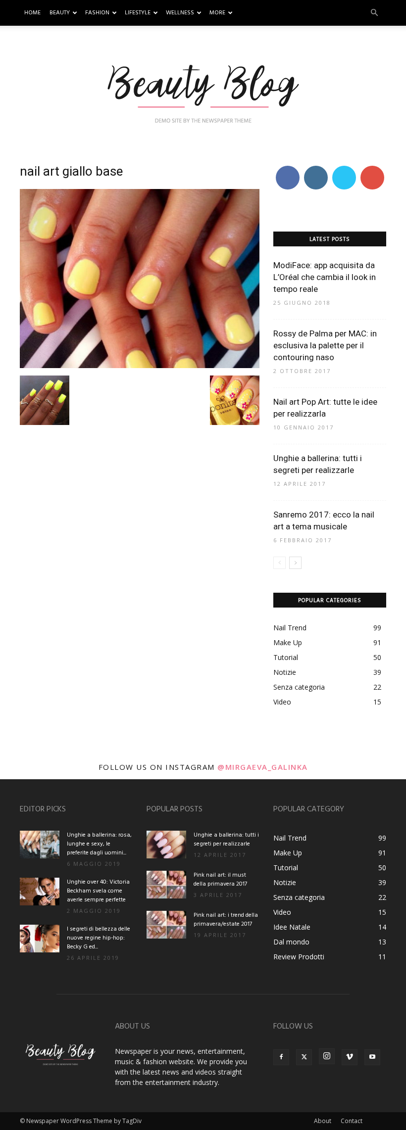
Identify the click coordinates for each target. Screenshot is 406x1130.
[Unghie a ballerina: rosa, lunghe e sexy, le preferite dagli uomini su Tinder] (39, 844)
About (322, 1121)
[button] (374, 13)
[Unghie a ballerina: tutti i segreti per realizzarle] (166, 844)
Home (32, 13)
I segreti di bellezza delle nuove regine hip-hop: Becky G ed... (98, 938)
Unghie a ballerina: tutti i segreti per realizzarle (226, 839)
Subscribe (373, 167)
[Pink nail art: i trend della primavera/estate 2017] (166, 925)
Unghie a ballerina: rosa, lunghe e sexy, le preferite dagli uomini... (99, 844)
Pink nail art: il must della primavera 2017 (220, 879)
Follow (315, 167)
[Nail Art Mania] (203, 92)
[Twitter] (304, 1057)
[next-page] (295, 563)
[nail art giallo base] (139, 365)
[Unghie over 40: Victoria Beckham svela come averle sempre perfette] (39, 891)
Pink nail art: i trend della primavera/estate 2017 (226, 919)
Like (287, 167)
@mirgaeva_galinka (262, 767)
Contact (351, 1121)
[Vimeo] (349, 1057)
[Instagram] (327, 1056)
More (217, 13)
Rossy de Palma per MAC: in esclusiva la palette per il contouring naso (325, 345)
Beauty (60, 13)
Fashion (97, 13)
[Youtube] (372, 1057)
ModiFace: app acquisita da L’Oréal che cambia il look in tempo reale (324, 277)
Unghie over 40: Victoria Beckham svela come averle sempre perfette (98, 891)
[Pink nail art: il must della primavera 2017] (166, 884)
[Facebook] (281, 1057)
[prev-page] (279, 563)
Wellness (180, 13)
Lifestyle (138, 13)
